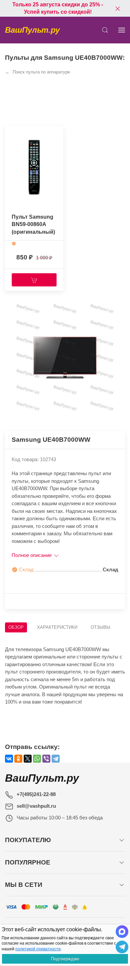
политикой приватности (38, 949)
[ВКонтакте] (9, 759)
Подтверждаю (65, 958)
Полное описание (32, 555)
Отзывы (100, 627)
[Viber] (46, 759)
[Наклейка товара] (10, 132)
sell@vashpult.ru (36, 806)
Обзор (16, 627)
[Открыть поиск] (105, 30)
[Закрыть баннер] (117, 8)
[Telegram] (56, 759)
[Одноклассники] (18, 759)
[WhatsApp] (37, 759)
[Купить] (34, 279)
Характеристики (57, 627)
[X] (28, 759)
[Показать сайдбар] (121, 30)
